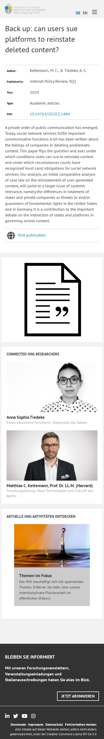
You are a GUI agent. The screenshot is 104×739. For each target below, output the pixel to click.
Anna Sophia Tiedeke (26, 417)
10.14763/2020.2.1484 (50, 113)
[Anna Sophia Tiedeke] (52, 386)
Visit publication (32, 235)
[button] (78, 696)
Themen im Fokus (35, 575)
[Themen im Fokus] (52, 545)
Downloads (18, 724)
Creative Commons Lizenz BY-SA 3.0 (71, 734)
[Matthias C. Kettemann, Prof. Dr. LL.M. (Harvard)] (52, 454)
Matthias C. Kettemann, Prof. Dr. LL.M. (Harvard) (50, 485)
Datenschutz (54, 724)
